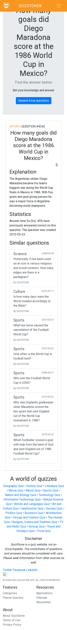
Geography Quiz (13, 486)
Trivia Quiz (44, 531)
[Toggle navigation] (59, 6)
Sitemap (41, 597)
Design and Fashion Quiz (29, 517)
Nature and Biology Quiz (20, 495)
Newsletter (43, 602)
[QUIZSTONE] (6, 5)
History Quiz (34, 486)
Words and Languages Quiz (32, 504)
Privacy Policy (12, 624)
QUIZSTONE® (30, 6)
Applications (44, 593)
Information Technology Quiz (22, 499)
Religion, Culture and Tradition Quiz (34, 522)
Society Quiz (54, 508)
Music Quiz (33, 490)
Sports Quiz (50, 490)
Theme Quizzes (13, 597)
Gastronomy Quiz (32, 508)
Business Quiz (34, 513)
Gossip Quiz (37, 526)
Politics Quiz (13, 513)
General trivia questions (33, 100)
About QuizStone (14, 615)
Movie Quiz (16, 490)
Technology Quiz (49, 495)
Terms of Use (11, 620)
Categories (10, 593)
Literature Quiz (54, 486)
